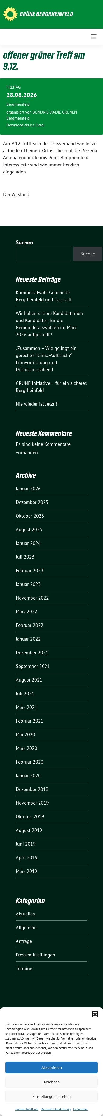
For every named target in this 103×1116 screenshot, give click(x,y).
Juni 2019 (26, 844)
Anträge (24, 941)
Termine (24, 968)
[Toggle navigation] (94, 37)
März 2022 (26, 611)
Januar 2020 (28, 775)
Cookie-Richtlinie (26, 1109)
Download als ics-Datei (25, 124)
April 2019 (27, 857)
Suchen (24, 242)
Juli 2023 (25, 557)
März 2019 (26, 871)
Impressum (80, 1109)
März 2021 (26, 707)
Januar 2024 (28, 543)
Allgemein (26, 927)
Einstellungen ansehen (51, 1096)
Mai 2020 (25, 734)
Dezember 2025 (32, 502)
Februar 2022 (29, 625)
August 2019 (29, 830)
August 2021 (29, 680)
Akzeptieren (51, 1067)
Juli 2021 (25, 693)
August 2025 (29, 529)
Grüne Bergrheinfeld (46, 14)
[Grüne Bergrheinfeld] (10, 14)
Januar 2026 (28, 488)
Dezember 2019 (32, 789)
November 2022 (32, 598)
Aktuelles (25, 914)
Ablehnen (52, 1081)
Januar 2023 (28, 584)
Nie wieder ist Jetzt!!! (37, 404)
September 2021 (33, 666)
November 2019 (32, 803)
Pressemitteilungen (35, 955)
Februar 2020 (29, 762)
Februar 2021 (29, 721)
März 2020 (26, 748)
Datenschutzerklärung (56, 1109)
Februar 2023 (29, 570)
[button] (95, 1014)
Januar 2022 (28, 639)
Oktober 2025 (30, 516)
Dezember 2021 (32, 652)
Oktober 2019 (30, 816)
